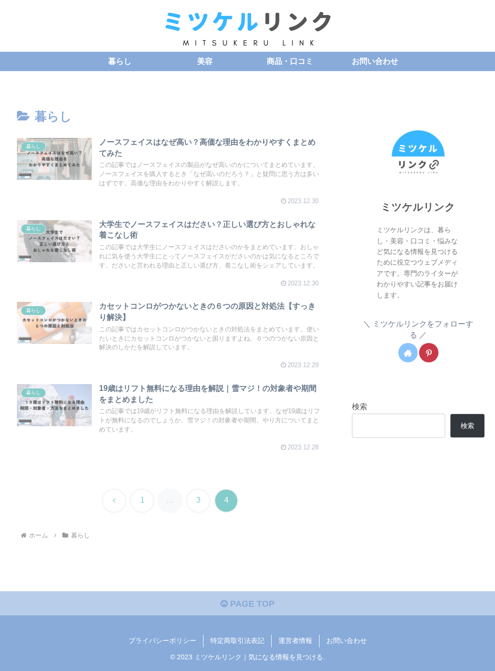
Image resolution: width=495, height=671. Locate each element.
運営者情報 (295, 640)
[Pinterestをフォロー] (428, 352)
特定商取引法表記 (237, 640)
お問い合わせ (346, 640)
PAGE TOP (251, 604)
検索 (359, 406)
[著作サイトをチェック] (408, 352)
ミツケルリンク (418, 207)
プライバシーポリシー (162, 640)
